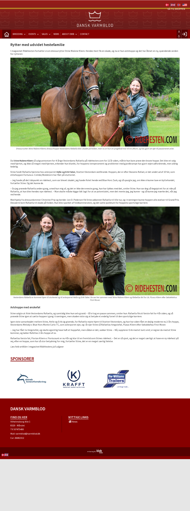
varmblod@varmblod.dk (28, 433)
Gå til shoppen (176, 8)
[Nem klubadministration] (95, 452)
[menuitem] (6, 34)
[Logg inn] (184, 34)
